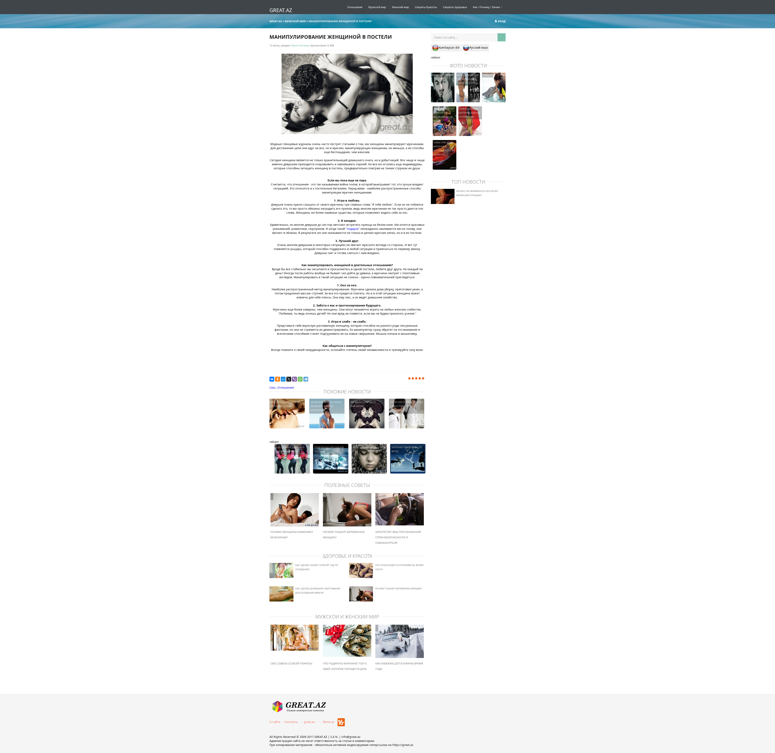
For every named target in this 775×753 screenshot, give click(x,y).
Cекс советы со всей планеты (291, 663)
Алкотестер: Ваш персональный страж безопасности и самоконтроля (398, 537)
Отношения (354, 7)
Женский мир (400, 7)
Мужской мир (377, 7)
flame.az (328, 722)
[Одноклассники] (277, 379)
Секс (272, 387)
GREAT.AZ (280, 10)
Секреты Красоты (426, 7)
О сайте (274, 722)
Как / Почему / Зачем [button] (487, 7)
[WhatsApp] (300, 379)
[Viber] (294, 379)
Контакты (291, 722)
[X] (288, 379)
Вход (501, 21)
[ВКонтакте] (271, 379)
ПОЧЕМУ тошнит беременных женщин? (398, 588)
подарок (352, 229)
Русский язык (478, 47)
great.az (309, 722)
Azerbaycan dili (449, 47)
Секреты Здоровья (455, 7)
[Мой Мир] (283, 379)
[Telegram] (305, 379)
